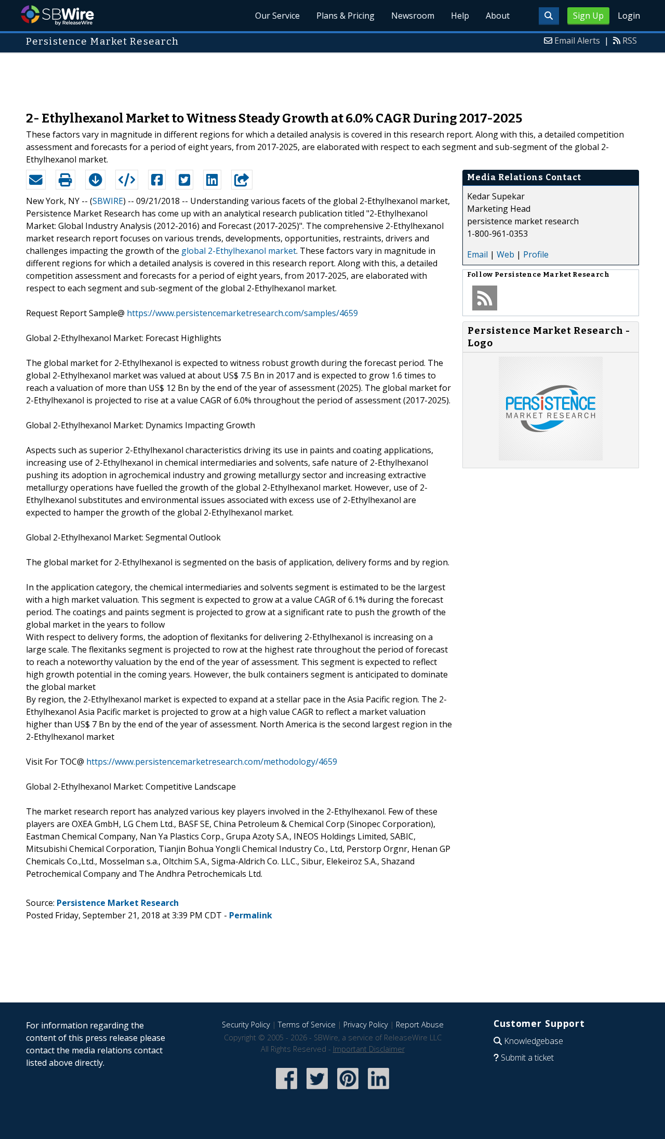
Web (505, 254)
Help (460, 15)
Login (629, 15)
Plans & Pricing (345, 15)
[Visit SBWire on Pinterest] (348, 1090)
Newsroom (412, 15)
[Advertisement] (332, 76)
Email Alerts (577, 40)
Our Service (277, 15)
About (498, 15)
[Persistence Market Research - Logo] (551, 457)
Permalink (250, 915)
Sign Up (588, 15)
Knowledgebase (533, 1041)
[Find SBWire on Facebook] (286, 1090)
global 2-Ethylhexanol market (238, 250)
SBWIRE (107, 201)
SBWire (57, 15)
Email (477, 254)
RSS (629, 40)
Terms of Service (307, 1024)
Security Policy (246, 1024)
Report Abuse (420, 1024)
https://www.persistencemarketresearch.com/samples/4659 (242, 313)
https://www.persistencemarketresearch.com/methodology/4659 (211, 761)
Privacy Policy (365, 1024)
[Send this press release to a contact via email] (35, 179)
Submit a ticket (527, 1057)
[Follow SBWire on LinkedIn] (378, 1090)
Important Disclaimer (369, 1049)
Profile (536, 254)
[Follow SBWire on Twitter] (317, 1090)
